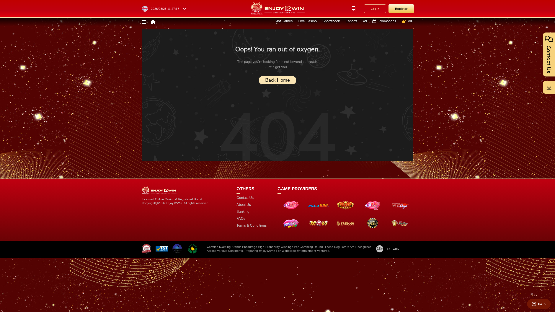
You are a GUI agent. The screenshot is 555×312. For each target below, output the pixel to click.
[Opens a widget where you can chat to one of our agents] (539, 304)
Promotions (387, 21)
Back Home (277, 80)
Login (375, 8)
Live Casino (307, 21)
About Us (244, 204)
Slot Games (284, 21)
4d (365, 21)
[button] (144, 22)
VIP (410, 21)
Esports (351, 21)
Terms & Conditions (252, 225)
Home (153, 22)
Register (401, 8)
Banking (243, 211)
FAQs (241, 218)
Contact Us (245, 198)
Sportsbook (331, 21)
